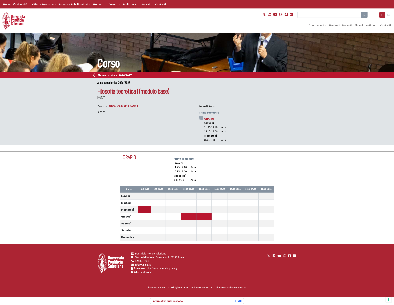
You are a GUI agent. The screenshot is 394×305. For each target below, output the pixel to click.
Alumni (359, 25)
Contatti (385, 25)
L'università (20, 4)
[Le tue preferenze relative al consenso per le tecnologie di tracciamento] (389, 300)
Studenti (98, 4)
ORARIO (209, 119)
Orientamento (317, 25)
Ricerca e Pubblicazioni (73, 4)
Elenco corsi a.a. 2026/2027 (115, 75)
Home (6, 4)
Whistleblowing (143, 272)
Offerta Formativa (43, 4)
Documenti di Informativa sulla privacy (155, 268)
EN (388, 14)
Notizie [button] (370, 25)
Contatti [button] (161, 4)
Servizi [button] (145, 4)
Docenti (113, 4)
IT (382, 14)
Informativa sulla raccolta (168, 301)
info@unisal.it (143, 265)
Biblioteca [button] (130, 4)
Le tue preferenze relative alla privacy (210, 301)
